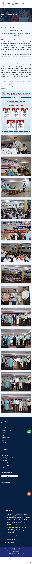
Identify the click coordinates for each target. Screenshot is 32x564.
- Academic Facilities (6, 437)
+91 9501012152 (11, 532)
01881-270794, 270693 (18, 529)
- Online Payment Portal (7, 458)
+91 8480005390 (23, 527)
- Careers (3, 440)
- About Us (3, 428)
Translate (13, 478)
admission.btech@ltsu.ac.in (14, 536)
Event (6, 16)
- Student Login (4, 453)
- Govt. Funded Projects (6, 430)
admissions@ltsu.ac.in (12, 539)
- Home (2, 425)
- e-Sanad (3, 442)
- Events (3, 432)
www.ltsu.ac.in (10, 542)
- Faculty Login (4, 455)
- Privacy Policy (4, 460)
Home (2, 16)
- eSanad (3, 467)
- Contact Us (4, 445)
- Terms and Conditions (7, 462)
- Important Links (5, 465)
